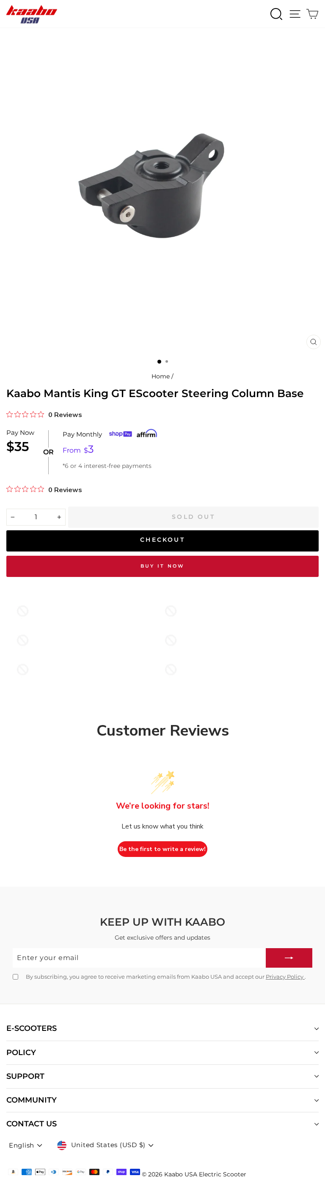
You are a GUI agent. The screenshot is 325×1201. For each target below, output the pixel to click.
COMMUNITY (31, 1100)
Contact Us (31, 1123)
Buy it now (162, 566)
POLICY (21, 1052)
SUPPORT (25, 1076)
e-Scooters (31, 1028)
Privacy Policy (285, 976)
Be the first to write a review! (162, 849)
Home (160, 376)
